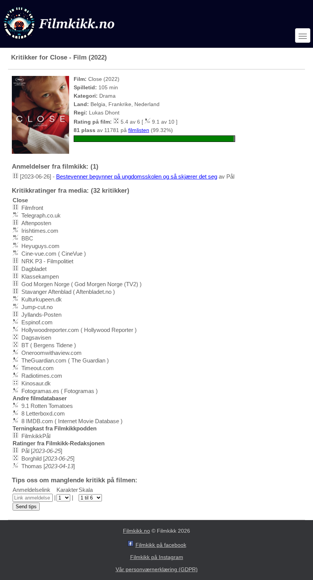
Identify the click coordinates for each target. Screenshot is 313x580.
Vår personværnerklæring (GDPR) (157, 569)
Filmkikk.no (136, 531)
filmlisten (138, 130)
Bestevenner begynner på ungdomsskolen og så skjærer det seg (136, 176)
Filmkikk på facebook (161, 545)
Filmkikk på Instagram (156, 557)
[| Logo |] (60, 40)
